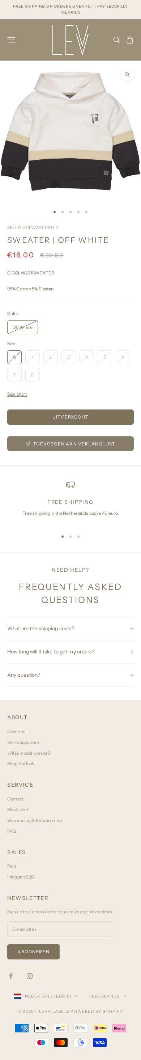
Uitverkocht (70, 417)
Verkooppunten (23, 742)
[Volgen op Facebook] (10, 976)
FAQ (11, 831)
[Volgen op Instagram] (29, 976)
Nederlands (104, 996)
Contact (15, 799)
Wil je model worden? (29, 753)
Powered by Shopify (96, 1011)
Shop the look (21, 763)
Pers (12, 866)
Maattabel (17, 809)
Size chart (17, 394)
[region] (70, 502)
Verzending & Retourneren (34, 820)
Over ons (16, 731)
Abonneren (34, 951)
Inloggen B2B (20, 877)
